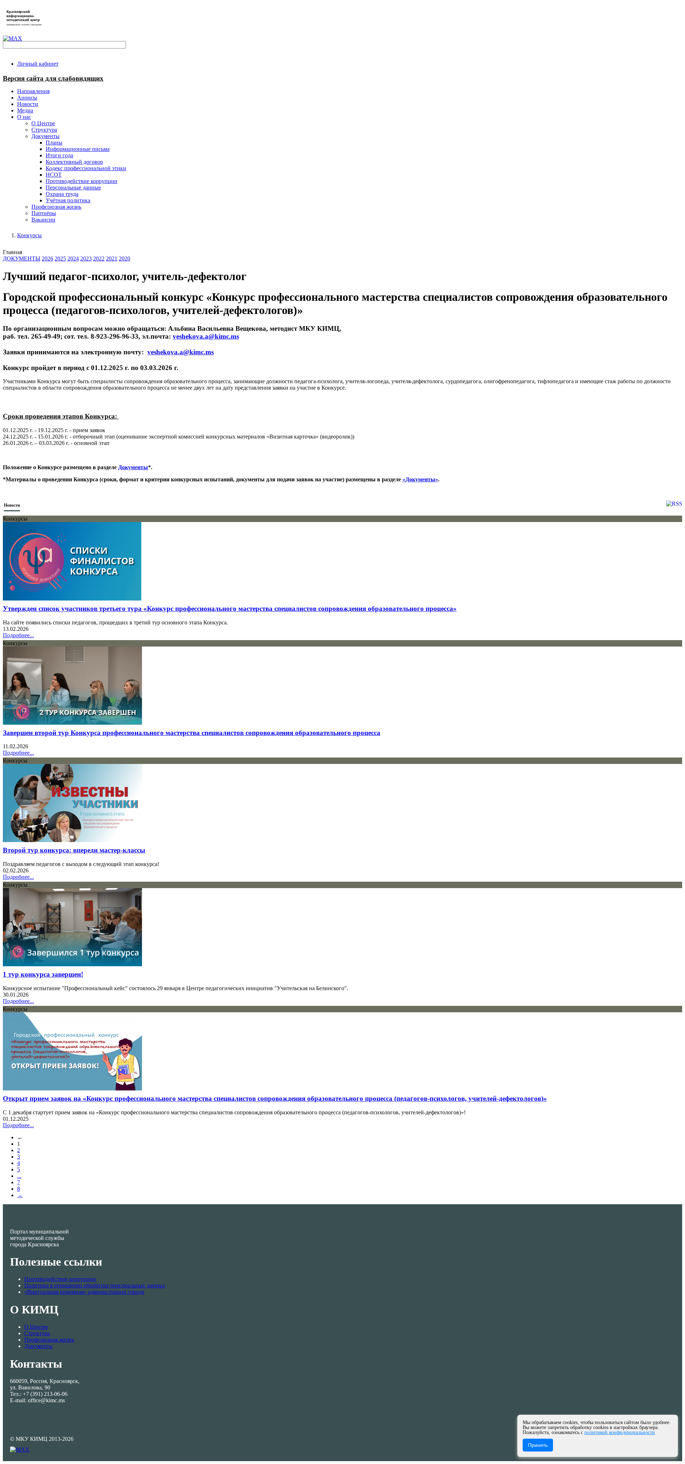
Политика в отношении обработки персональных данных (94, 1285)
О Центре (36, 1327)
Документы (133, 467)
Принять (538, 1445)
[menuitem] (38, 64)
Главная (12, 252)
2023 (86, 258)
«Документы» (420, 479)
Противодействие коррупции (60, 1279)
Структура (37, 1333)
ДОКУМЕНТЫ (21, 258)
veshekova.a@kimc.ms (206, 336)
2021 (111, 258)
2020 (124, 258)
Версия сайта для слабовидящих (53, 78)
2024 (73, 258)
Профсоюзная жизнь (49, 1340)
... (19, 1176)
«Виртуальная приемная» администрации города (84, 1292)
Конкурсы (29, 235)
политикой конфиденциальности (619, 1432)
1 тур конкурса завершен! (43, 974)
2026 (47, 258)
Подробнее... (18, 635)
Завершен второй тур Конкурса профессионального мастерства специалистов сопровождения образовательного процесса (191, 732)
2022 (99, 258)
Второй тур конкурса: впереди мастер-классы (74, 850)
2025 (60, 258)
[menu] (349, 168)
